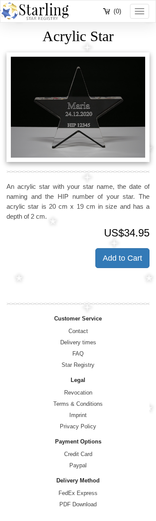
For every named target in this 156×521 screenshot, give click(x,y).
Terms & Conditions (78, 404)
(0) (117, 11)
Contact (78, 331)
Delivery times (78, 342)
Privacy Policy (78, 426)
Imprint (78, 415)
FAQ (78, 353)
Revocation (78, 392)
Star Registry (78, 365)
